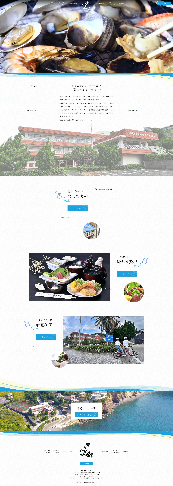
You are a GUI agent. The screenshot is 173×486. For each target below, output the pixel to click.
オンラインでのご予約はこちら (86, 415)
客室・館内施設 (72, 4)
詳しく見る (78, 208)
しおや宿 (51, 3)
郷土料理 (61, 3)
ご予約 (86, 464)
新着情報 (121, 4)
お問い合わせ (111, 3)
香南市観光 (100, 4)
